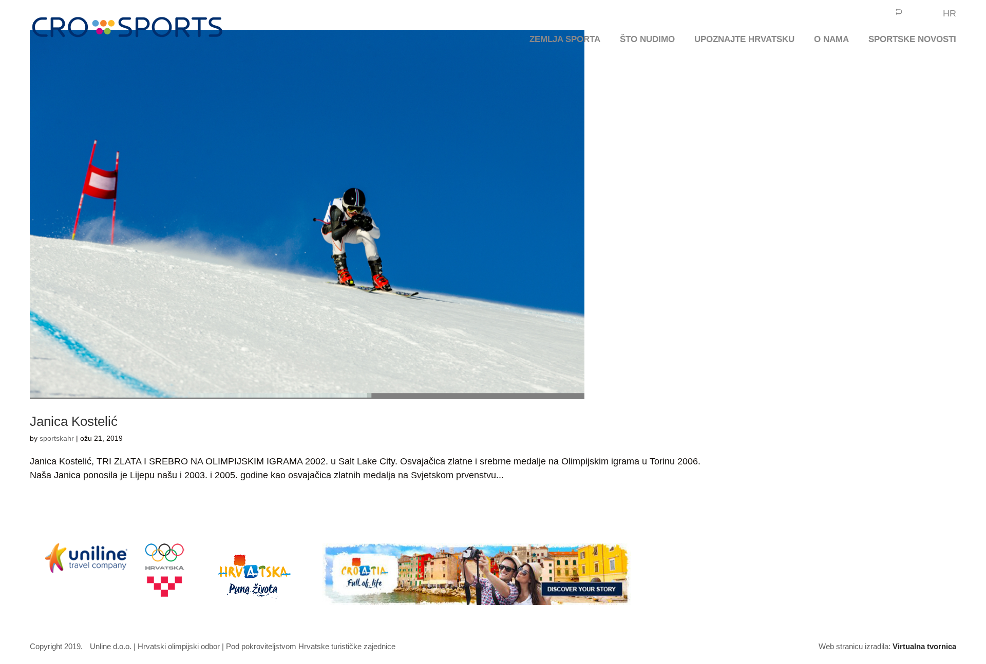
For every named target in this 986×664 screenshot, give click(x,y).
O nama (831, 40)
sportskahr (57, 438)
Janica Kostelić (74, 421)
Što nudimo (647, 40)
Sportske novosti (912, 40)
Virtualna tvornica (924, 646)
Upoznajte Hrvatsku (744, 40)
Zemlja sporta (564, 40)
